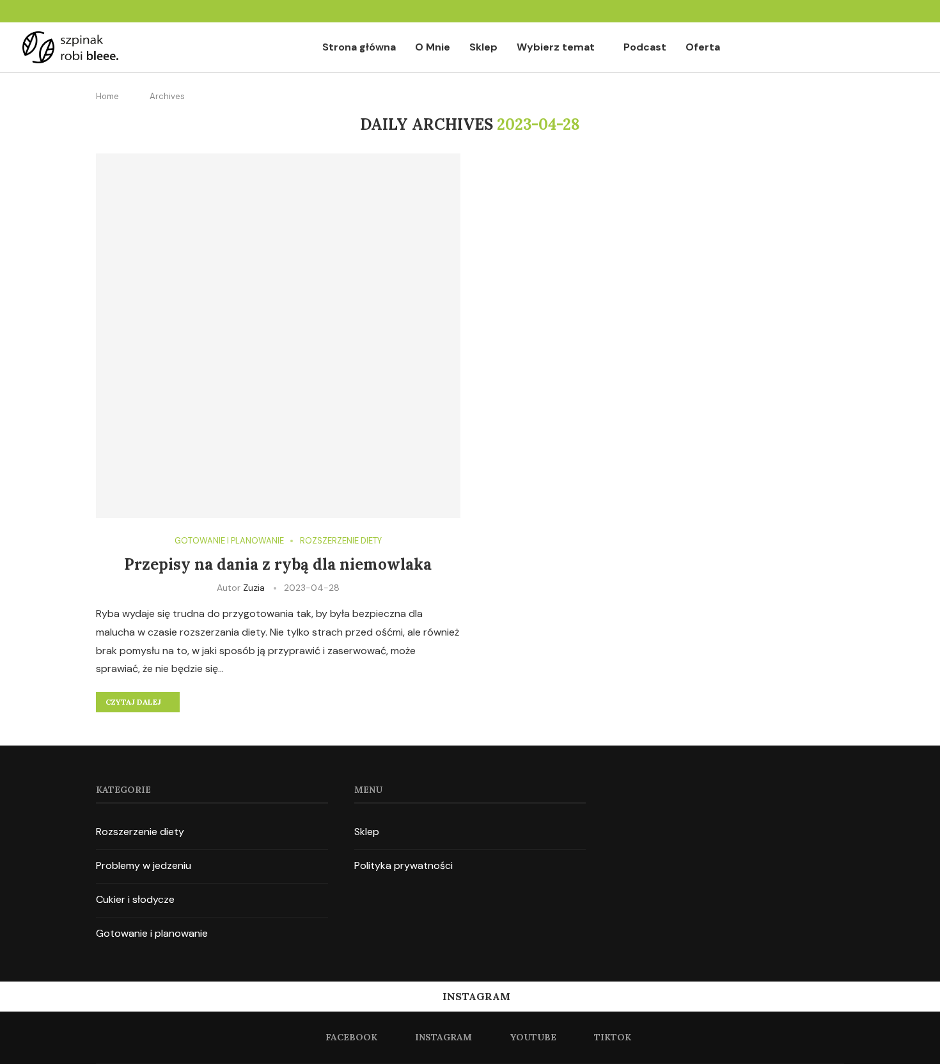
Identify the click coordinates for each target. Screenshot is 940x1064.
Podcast (644, 47)
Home (107, 96)
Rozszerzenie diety (140, 831)
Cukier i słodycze (135, 899)
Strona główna (359, 47)
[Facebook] (867, 11)
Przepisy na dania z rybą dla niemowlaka (278, 564)
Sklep (483, 47)
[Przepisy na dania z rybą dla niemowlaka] (278, 335)
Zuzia (254, 587)
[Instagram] (882, 11)
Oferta (702, 47)
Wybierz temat (556, 47)
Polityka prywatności (403, 865)
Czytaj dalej (133, 702)
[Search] (911, 48)
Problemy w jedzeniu (143, 865)
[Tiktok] (913, 11)
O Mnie (432, 47)
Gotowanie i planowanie (152, 933)
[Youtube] (897, 11)
